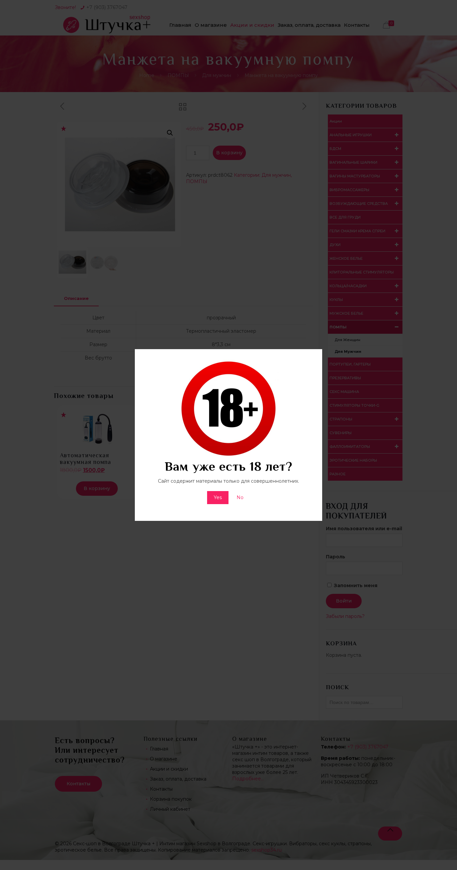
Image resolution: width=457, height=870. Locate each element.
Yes (218, 497)
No (240, 497)
